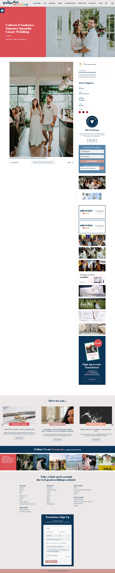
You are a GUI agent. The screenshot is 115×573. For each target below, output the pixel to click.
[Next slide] (112, 425)
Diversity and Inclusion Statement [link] (82, 489)
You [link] (44, 3)
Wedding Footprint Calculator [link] (27, 504)
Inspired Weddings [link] (19, 39)
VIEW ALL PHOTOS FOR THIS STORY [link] (43, 162)
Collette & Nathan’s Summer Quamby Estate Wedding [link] (28, 158)
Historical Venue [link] (84, 93)
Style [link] (48, 498)
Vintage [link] (81, 88)
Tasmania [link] (82, 100)
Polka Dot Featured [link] (19, 424)
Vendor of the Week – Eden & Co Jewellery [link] (19, 429)
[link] (2, 10)
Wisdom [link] (52, 3)
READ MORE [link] (92, 140)
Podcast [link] (92, 3)
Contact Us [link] (76, 491)
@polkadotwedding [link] (73, 450)
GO (102, 168)
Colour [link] (48, 493)
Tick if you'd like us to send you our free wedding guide (58, 550)
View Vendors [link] (92, 161)
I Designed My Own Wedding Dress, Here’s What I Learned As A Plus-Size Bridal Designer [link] (57, 430)
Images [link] (49, 491)
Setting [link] (48, 500)
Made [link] (60, 3)
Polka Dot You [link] (57, 424)
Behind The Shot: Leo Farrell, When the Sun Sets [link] (95, 430)
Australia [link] (81, 99)
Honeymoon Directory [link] (25, 511)
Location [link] (49, 495)
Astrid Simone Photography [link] (87, 72)
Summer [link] (81, 105)
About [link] (75, 487)
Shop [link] (101, 3)
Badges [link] (76, 505)
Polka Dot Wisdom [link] (96, 424)
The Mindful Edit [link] (23, 502)
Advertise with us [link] (78, 503)
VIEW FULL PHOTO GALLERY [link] (87, 76)
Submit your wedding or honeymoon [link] (83, 501)
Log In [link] (75, 493)
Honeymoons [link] (70, 3)
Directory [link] (82, 3)
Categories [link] (49, 487)
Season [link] (48, 502)
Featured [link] (37, 3)
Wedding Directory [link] (24, 509)
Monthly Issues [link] (50, 504)
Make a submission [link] (78, 499)
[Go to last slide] (2, 425)
